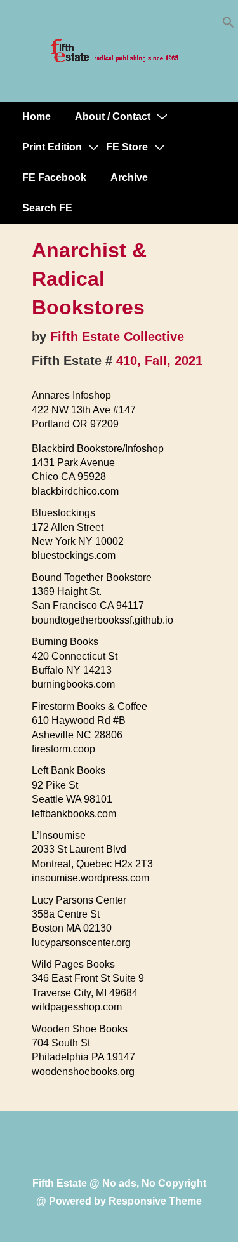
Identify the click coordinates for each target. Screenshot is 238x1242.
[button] (228, 25)
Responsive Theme (155, 1201)
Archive (129, 177)
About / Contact (112, 116)
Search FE (47, 208)
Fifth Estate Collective (117, 337)
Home (36, 116)
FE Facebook (54, 177)
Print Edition (52, 147)
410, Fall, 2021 (159, 361)
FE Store (127, 147)
